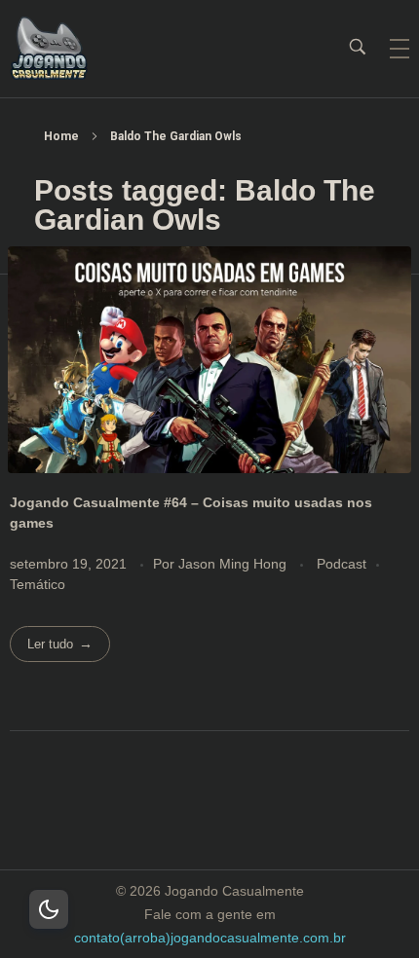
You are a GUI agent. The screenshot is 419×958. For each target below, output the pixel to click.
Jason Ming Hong (234, 563)
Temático (37, 584)
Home (61, 136)
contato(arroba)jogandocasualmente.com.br (210, 937)
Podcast (341, 563)
